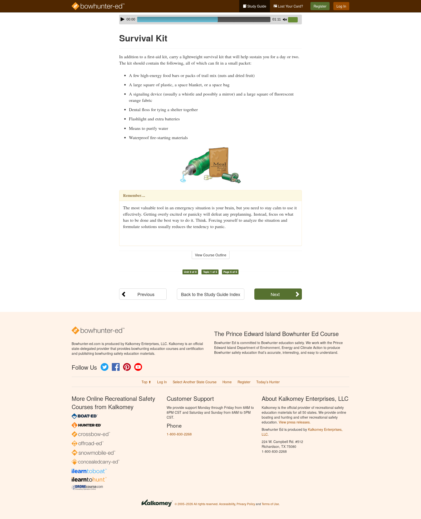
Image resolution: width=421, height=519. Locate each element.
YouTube (138, 367)
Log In (341, 6)
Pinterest (127, 367)
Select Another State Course (195, 381)
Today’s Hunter (268, 381)
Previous (145, 294)
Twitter (104, 367)
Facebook (116, 367)
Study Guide (256, 6)
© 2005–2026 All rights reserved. (196, 504)
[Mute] (285, 19)
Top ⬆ (146, 381)
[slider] (295, 20)
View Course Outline (210, 254)
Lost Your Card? (290, 6)
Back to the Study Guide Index (210, 294)
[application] (210, 19)
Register (320, 6)
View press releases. (295, 422)
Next (275, 294)
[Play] (122, 19)
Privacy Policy (246, 504)
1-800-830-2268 (179, 434)
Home (227, 381)
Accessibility (227, 504)
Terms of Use (270, 504)
